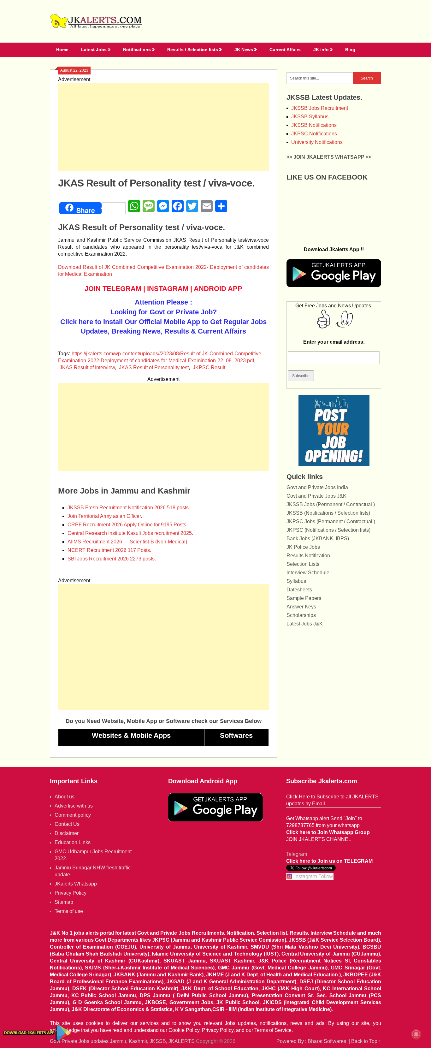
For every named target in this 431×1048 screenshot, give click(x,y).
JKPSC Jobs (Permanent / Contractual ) (330, 521)
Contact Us (67, 824)
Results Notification (308, 555)
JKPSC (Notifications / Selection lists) (328, 530)
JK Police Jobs (303, 547)
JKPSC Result (209, 367)
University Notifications (317, 142)
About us (64, 796)
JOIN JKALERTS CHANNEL (318, 839)
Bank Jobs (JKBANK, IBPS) (317, 538)
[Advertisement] (163, 127)
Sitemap (64, 902)
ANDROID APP (218, 289)
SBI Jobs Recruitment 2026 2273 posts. (112, 558)
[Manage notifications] (416, 1034)
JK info (321, 49)
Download (70, 267)
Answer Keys (301, 606)
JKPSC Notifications (314, 133)
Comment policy (73, 815)
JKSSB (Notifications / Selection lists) (328, 513)
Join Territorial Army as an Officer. (105, 516)
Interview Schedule (307, 572)
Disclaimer (67, 833)
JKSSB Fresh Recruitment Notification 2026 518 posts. (129, 507)
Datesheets (299, 589)
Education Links (73, 842)
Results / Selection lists (192, 49)
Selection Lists (302, 564)
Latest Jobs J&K (304, 623)
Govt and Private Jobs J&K (316, 496)
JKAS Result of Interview (87, 367)
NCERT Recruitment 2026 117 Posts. (109, 550)
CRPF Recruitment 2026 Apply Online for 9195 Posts (127, 524)
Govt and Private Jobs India (317, 487)
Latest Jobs (94, 49)
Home (62, 49)
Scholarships (301, 615)
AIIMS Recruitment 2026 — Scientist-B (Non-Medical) (127, 541)
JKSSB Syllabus (309, 116)
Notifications (137, 49)
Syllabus (296, 581)
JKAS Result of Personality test (154, 367)
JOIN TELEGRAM (113, 289)
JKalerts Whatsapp (76, 883)
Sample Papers (303, 598)
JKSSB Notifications (314, 125)
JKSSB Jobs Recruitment (319, 108)
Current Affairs (285, 49)
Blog (350, 49)
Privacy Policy (70, 893)
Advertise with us (74, 805)
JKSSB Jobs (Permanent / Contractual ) (330, 504)
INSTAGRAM (167, 289)
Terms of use (69, 911)
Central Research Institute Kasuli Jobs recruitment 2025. (130, 533)
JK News (243, 49)
